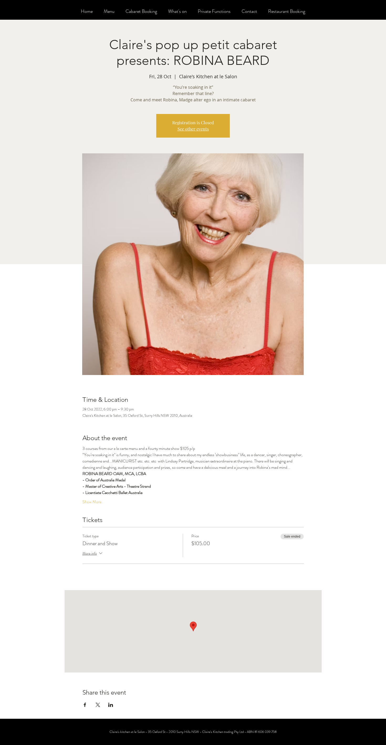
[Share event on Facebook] (84, 705)
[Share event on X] (97, 705)
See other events (193, 129)
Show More (91, 502)
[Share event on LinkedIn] (110, 705)
